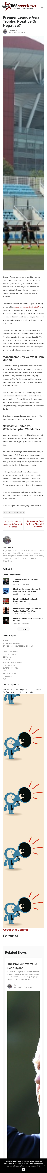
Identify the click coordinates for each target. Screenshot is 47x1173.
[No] (44, 1166)
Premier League (18, 512)
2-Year (5, 640)
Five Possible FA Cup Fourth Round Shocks (25, 600)
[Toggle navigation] (42, 7)
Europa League (9, 665)
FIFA (4, 671)
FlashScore (8, 676)
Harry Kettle (13, 30)
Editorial (7, 512)
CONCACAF (7, 657)
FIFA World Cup (9, 673)
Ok (24, 1169)
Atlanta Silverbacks (11, 643)
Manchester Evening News (32, 307)
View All (23, 629)
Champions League (10, 651)
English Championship (12, 662)
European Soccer (10, 668)
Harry (15, 985)
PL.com (16, 307)
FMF (4, 679)
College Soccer (9, 654)
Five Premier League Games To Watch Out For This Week (27, 590)
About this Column (15, 929)
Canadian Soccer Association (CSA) (18, 646)
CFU (4, 649)
